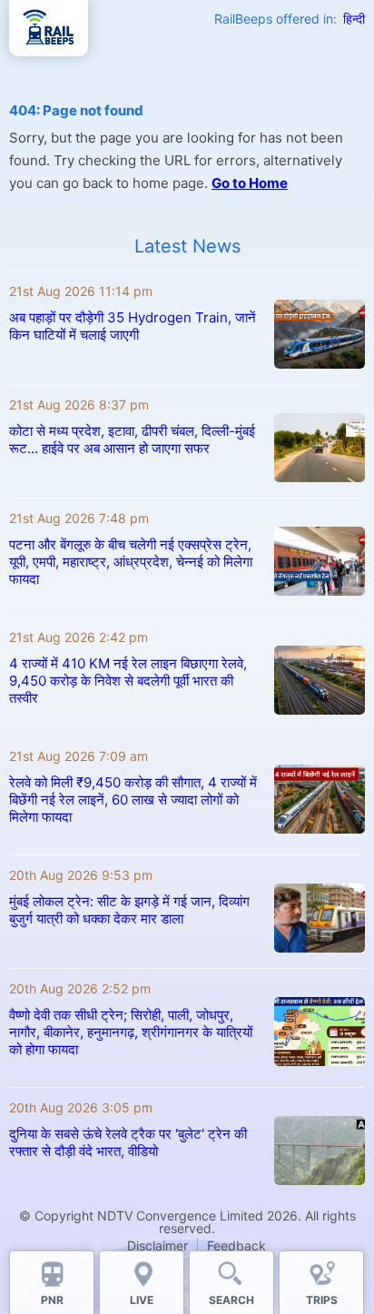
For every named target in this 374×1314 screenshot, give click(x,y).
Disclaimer (157, 1245)
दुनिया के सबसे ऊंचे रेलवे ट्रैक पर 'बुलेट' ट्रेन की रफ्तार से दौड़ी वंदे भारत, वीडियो (128, 1142)
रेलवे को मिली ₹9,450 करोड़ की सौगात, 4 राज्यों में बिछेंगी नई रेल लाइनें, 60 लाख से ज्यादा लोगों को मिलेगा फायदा (133, 799)
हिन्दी (354, 18)
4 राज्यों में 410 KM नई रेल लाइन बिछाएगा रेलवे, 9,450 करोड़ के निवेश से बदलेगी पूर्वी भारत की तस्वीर (128, 680)
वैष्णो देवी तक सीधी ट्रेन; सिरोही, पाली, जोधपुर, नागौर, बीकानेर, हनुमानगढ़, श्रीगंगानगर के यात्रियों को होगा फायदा (130, 1032)
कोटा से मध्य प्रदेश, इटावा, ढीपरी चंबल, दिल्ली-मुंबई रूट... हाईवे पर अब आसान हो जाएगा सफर (132, 439)
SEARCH (231, 1300)
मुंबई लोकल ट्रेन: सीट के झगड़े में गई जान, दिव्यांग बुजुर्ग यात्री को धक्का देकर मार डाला (129, 910)
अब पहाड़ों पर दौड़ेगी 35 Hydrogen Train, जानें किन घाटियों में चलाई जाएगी (132, 326)
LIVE (141, 1300)
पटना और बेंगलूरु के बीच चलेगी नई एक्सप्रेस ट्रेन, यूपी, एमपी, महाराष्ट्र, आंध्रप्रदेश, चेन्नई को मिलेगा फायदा (130, 562)
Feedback (236, 1245)
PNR (52, 1300)
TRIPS (322, 1300)
